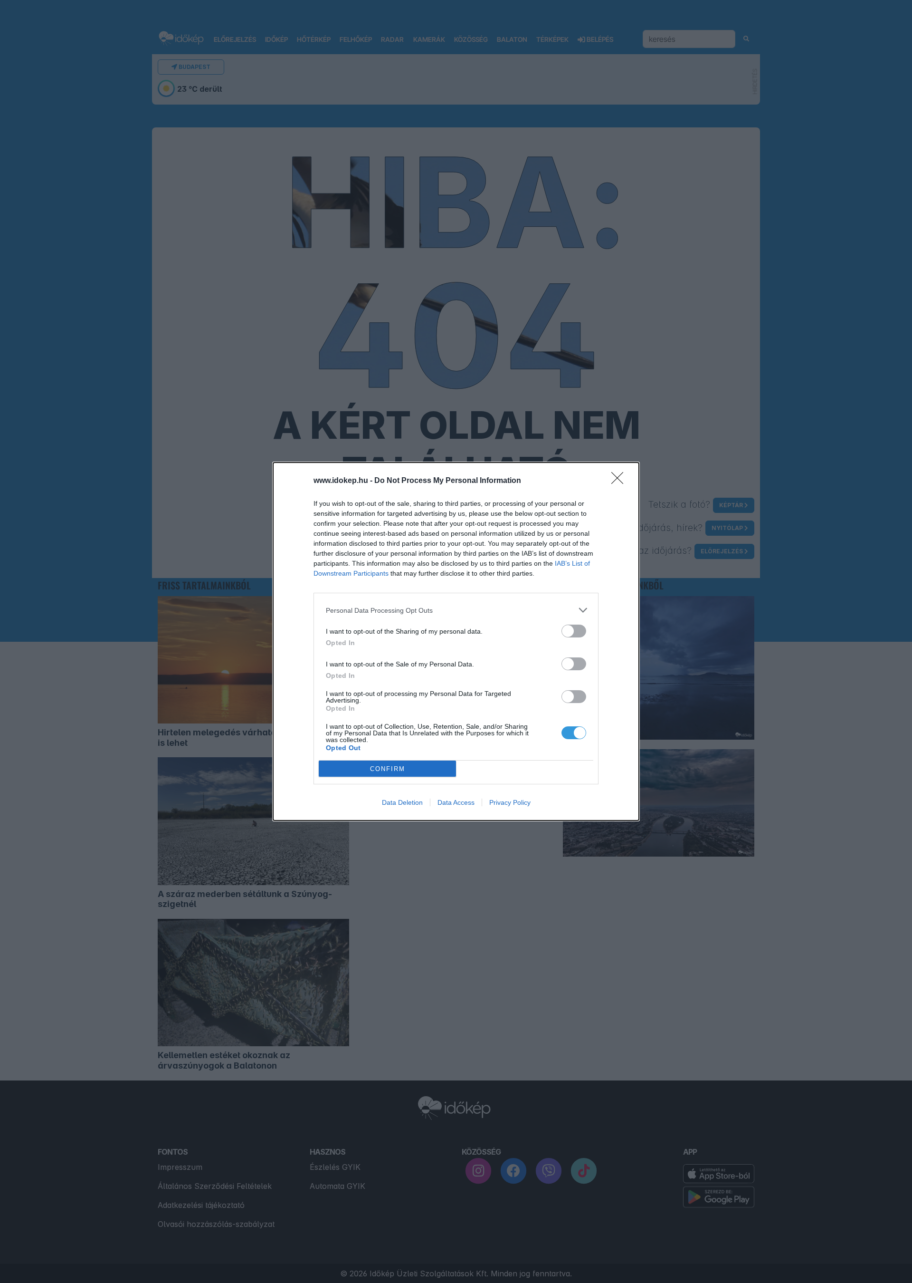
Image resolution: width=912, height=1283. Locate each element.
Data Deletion (402, 802)
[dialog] (456, 641)
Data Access (456, 802)
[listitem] (456, 610)
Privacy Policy (510, 802)
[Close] (620, 481)
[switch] (573, 631)
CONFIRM (387, 768)
